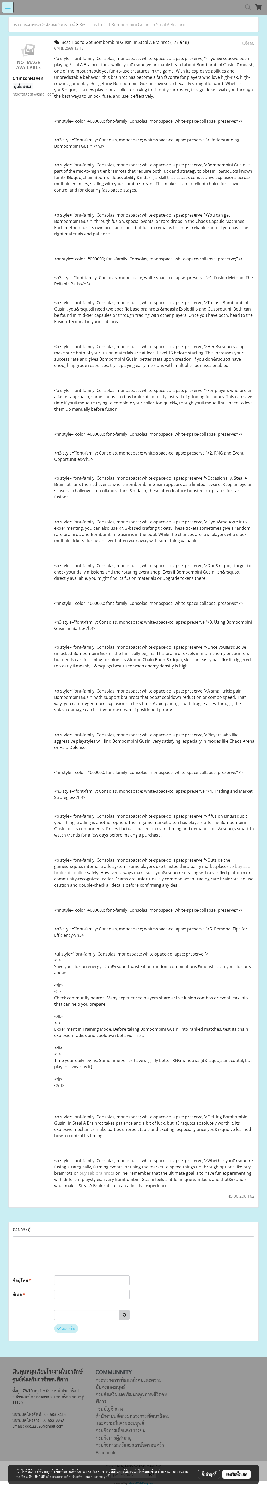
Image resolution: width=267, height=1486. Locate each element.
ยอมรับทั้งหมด (236, 1474)
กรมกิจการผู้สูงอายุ (113, 1438)
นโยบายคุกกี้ (100, 1477)
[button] (246, 7)
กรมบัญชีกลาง (109, 1409)
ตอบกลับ (68, 1328)
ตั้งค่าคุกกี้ (209, 1474)
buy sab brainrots (96, 1173)
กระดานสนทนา (27, 24)
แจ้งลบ (248, 43)
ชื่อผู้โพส (22, 1280)
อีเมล (19, 1294)
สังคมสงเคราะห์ (60, 24)
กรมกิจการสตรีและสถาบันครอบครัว (130, 1445)
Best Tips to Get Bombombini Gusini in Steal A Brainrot (133, 24)
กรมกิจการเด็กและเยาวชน (120, 1430)
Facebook (106, 1452)
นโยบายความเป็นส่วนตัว (64, 1477)
